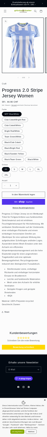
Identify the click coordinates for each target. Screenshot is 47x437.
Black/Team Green (13, 159)
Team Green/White (13, 137)
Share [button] (6, 312)
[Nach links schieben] (18, 77)
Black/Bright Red (12, 148)
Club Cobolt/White (13, 125)
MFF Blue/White (12, 114)
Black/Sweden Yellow (14, 154)
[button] (5, 11)
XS (6, 169)
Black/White (33, 159)
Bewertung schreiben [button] (23, 347)
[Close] (45, 400)
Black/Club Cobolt (13, 142)
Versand (14, 105)
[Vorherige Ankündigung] (4, 3)
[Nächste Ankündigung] (42, 3)
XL (38, 169)
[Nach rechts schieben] (29, 77)
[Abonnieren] (38, 369)
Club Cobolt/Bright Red (15, 120)
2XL (6, 175)
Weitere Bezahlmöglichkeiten (23, 208)
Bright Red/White (12, 131)
